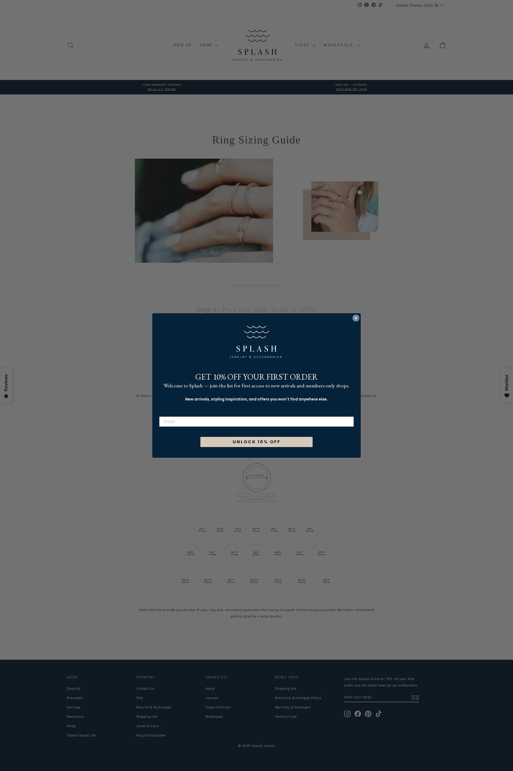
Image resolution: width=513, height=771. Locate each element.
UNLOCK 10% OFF (257, 442)
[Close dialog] (356, 318)
